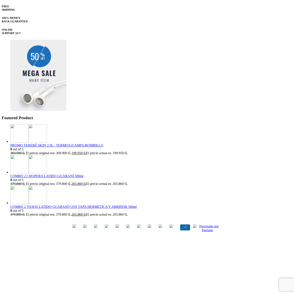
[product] (151, 133)
